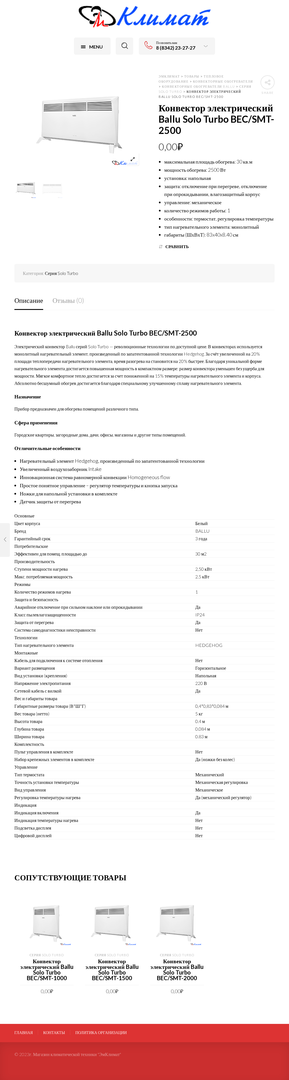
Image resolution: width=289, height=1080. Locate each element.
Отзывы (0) (68, 300)
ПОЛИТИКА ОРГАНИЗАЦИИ (101, 1032)
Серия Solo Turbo (61, 273)
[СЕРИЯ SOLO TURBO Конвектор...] (5, 540)
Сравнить (177, 246)
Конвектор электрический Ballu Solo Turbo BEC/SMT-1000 (46, 969)
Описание (28, 300)
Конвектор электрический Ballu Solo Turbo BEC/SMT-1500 (112, 969)
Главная (23, 1032)
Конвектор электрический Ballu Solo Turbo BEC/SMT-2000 (176, 969)
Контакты (54, 1032)
